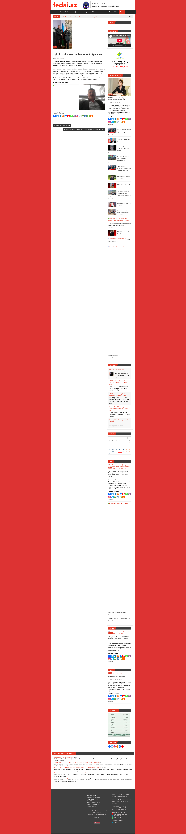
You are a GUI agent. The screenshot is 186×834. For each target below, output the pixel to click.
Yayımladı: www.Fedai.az (59, 58)
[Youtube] (68, 116)
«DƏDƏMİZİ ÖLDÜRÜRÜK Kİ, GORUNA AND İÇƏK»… (119, 610)
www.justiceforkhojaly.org (93, 794)
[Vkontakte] (66, 116)
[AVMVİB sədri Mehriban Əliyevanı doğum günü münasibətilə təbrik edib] (119, 87)
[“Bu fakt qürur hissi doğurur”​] (112, 140)
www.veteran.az (91, 799)
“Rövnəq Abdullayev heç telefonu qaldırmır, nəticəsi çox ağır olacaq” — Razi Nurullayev (76, 754)
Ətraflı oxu (111, 124)
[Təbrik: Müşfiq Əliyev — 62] (112, 232)
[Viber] (74, 116)
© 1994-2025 (97, 809)
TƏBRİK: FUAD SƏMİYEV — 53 (62, 125)
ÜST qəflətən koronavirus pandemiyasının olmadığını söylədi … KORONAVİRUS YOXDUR (77, 759)
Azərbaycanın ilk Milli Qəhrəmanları (63, 749)
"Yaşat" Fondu (91, 792)
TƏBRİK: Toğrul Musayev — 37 (124, 203)
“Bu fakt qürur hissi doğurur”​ (123, 139)
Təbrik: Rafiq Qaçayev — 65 (114, 355)
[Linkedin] (60, 116)
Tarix (93, 12)
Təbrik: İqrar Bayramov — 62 (123, 184)
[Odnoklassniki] (63, 116)
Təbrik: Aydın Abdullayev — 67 (117, 390)
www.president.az (91, 787)
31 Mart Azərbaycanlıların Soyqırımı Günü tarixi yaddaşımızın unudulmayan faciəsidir (83, 129)
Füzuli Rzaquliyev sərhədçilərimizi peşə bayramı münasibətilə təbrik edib (124, 168)
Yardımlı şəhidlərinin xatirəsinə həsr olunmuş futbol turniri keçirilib (124, 148)
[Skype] (80, 116)
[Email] (83, 116)
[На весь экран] (129, 45)
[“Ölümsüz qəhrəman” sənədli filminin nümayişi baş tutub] (112, 212)
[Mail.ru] (85, 116)
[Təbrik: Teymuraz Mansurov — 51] (117, 238)
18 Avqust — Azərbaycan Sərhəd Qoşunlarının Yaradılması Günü (123, 158)
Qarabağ (73, 12)
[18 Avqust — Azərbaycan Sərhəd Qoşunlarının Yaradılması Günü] (112, 157)
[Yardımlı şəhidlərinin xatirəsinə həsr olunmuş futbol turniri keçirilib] (112, 147)
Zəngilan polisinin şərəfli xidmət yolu (118, 400)
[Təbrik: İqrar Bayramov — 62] (112, 185)
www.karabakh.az (91, 798)
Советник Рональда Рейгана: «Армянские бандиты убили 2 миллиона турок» (74, 764)
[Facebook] (54, 116)
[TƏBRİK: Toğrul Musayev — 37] (112, 204)
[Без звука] (127, 45)
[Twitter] (57, 116)
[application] (119, 40)
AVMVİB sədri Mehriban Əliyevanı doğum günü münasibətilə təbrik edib (81, 16)
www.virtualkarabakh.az (93, 796)
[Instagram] (77, 116)
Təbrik (122, 12)
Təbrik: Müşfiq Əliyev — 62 (123, 231)
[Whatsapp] (71, 116)
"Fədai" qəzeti (98, 3)
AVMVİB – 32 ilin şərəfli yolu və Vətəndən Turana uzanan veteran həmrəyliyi (124, 131)
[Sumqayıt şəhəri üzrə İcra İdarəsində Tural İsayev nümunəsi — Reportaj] (119, 624)
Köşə (104, 12)
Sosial (98, 12)
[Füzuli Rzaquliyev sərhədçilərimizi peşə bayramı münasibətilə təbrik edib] (112, 167)
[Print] (91, 116)
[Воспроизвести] (110, 45)
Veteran (80, 12)
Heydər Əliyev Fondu (92, 791)
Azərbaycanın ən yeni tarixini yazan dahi (117, 604)
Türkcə (116, 12)
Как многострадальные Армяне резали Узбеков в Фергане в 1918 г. (72, 770)
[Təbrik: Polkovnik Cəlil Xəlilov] (112, 177)
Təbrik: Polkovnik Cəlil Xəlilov (123, 176)
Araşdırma (87, 12)
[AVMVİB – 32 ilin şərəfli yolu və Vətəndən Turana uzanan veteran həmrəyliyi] (112, 130)
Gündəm (67, 12)
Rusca (110, 12)
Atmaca (110, 624)
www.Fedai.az (119, 102)
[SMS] (88, 116)
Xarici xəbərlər (58, 12)
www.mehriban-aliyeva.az (93, 789)
